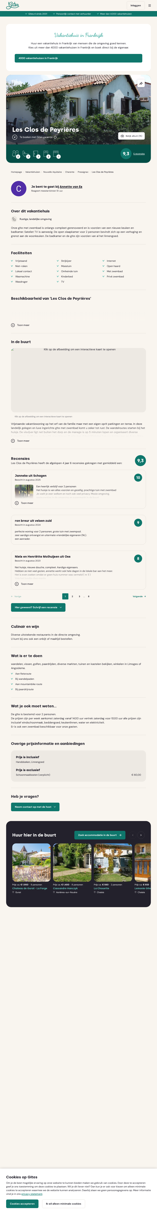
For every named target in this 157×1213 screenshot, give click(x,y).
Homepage (16, 172)
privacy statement (31, 1194)
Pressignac (83, 172)
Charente (69, 172)
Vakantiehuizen (32, 172)
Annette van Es (71, 186)
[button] (78, 380)
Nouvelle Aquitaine (52, 172)
